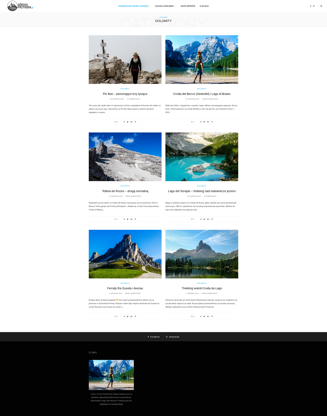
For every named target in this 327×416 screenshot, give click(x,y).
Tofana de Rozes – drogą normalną (125, 191)
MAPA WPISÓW (188, 6)
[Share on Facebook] (124, 122)
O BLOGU (204, 6)
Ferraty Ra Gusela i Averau (125, 288)
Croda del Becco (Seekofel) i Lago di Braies (202, 94)
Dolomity (125, 89)
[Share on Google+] (132, 122)
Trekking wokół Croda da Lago (202, 288)
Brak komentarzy (134, 196)
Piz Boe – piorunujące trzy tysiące (125, 94)
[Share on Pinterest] (135, 122)
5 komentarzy (210, 196)
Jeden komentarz (210, 99)
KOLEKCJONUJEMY (164, 6)
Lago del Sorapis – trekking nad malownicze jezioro (202, 191)
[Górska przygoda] (19, 6)
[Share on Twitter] (127, 122)
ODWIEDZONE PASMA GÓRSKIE (133, 6)
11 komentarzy (133, 99)
